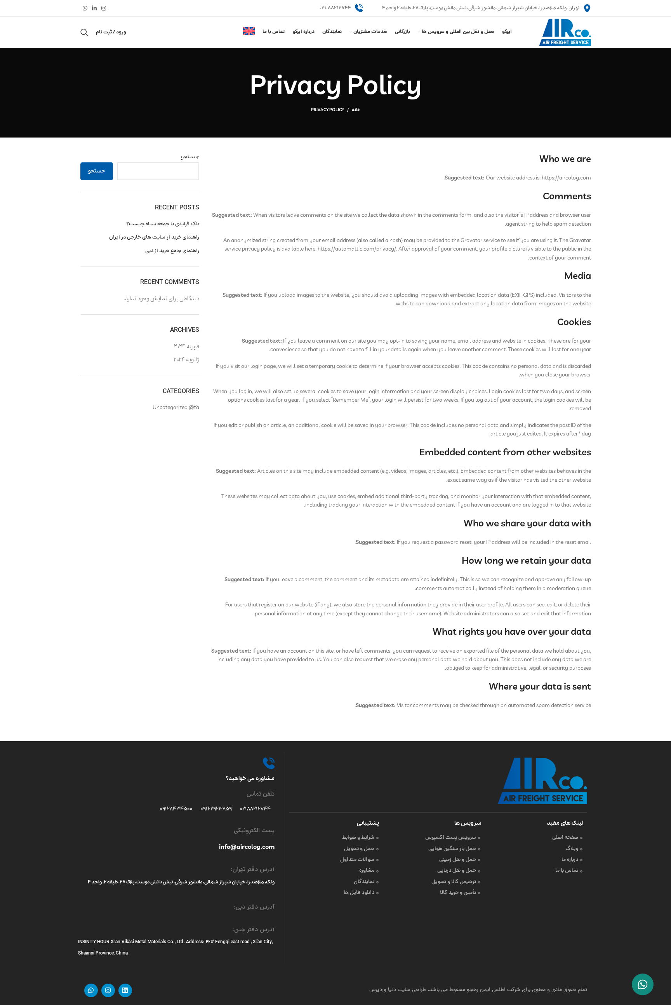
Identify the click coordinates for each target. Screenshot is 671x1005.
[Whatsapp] (91, 990)
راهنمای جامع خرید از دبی (172, 251)
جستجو (190, 156)
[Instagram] (108, 990)
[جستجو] (84, 32)
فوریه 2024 (186, 346)
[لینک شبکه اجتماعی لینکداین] (94, 8)
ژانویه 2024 (186, 360)
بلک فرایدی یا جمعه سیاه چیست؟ (162, 224)
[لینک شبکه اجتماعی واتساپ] (85, 8)
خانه (356, 110)
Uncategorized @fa (176, 407)
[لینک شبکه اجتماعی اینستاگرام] (103, 8)
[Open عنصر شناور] (643, 984)
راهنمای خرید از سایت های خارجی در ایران (154, 238)
